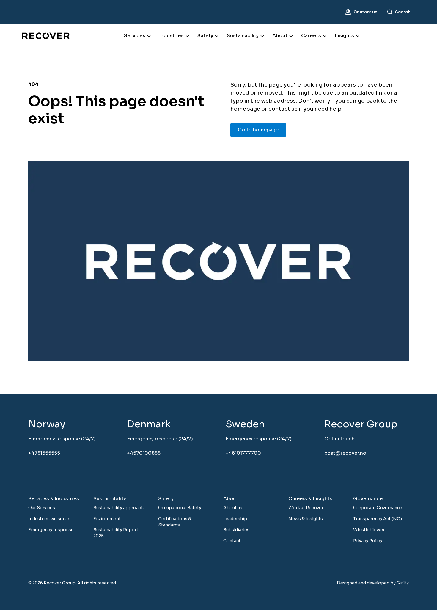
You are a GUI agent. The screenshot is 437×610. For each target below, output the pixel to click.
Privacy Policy (367, 540)
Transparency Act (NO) (377, 518)
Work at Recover (305, 507)
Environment (107, 518)
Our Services (41, 507)
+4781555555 (44, 453)
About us (232, 507)
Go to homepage (258, 130)
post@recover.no (345, 453)
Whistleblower (369, 529)
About (279, 35)
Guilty (403, 583)
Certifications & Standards (174, 522)
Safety (205, 35)
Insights (344, 35)
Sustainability (243, 35)
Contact (231, 540)
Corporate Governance (377, 507)
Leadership (235, 518)
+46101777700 (243, 453)
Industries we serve (48, 518)
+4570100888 (144, 453)
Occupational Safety (179, 507)
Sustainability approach (118, 507)
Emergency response (51, 529)
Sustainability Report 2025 (115, 533)
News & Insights (305, 518)
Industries (171, 35)
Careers (311, 35)
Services (134, 35)
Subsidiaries (236, 529)
